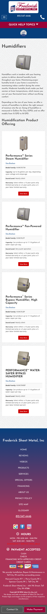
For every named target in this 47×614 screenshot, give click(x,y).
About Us (23, 492)
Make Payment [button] (35, 609)
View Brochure (10, 163)
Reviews (23, 456)
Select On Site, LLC (30, 592)
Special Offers (23, 480)
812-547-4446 (23, 516)
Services (23, 474)
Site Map (23, 505)
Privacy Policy (23, 498)
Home (23, 450)
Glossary (23, 511)
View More (23, 193)
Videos (23, 462)
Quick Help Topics (22, 24)
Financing (23, 486)
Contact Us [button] (12, 609)
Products (23, 468)
